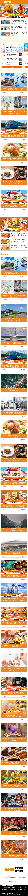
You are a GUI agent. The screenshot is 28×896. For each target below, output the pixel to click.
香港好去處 (13, 23)
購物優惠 (4, 92)
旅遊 (3, 416)
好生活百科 (5, 346)
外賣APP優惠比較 (21, 889)
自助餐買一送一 (5, 895)
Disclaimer (11, 878)
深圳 (3, 323)
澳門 (3, 579)
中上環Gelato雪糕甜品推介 (10, 889)
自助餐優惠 (13, 895)
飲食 (3, 162)
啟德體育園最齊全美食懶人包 (8, 887)
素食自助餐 (19, 895)
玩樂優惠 (12, 35)
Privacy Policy (16, 878)
